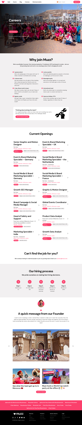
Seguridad (52, 417)
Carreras (30, 417)
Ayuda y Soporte (53, 415)
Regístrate (76, 2)
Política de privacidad (66, 417)
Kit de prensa (31, 418)
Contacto (52, 418)
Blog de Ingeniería (32, 420)
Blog (30, 415)
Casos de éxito (43, 418)
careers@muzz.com (62, 258)
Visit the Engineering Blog (22, 116)
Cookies (63, 418)
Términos (63, 415)
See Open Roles (13, 31)
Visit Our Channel (41, 391)
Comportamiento (53, 420)
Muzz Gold (42, 417)
